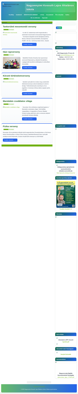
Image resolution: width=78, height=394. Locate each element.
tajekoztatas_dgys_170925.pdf (66, 377)
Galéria (67, 14)
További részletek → (28, 44)
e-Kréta (42, 14)
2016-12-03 (6, 54)
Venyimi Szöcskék (66, 354)
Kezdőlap (11, 14)
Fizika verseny (10, 126)
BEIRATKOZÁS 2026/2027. (31, 14)
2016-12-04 (6, 29)
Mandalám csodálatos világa (17, 101)
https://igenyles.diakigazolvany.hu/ (66, 173)
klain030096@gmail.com (67, 55)
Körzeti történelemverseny (16, 76)
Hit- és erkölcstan (35, 17)
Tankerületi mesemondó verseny (19, 26)
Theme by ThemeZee (39, 386)
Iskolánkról (19, 14)
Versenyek (11, 29)
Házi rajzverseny (11, 52)
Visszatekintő (49, 14)
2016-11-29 (6, 104)
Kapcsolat (44, 17)
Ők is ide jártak (59, 14)
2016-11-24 (6, 129)
